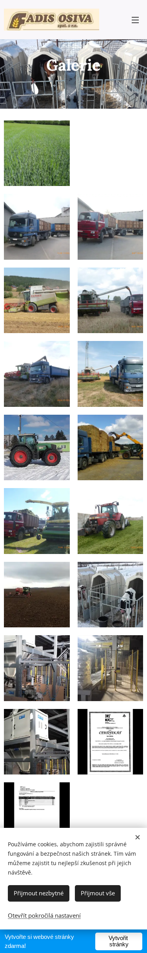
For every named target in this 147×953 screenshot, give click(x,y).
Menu (135, 19)
